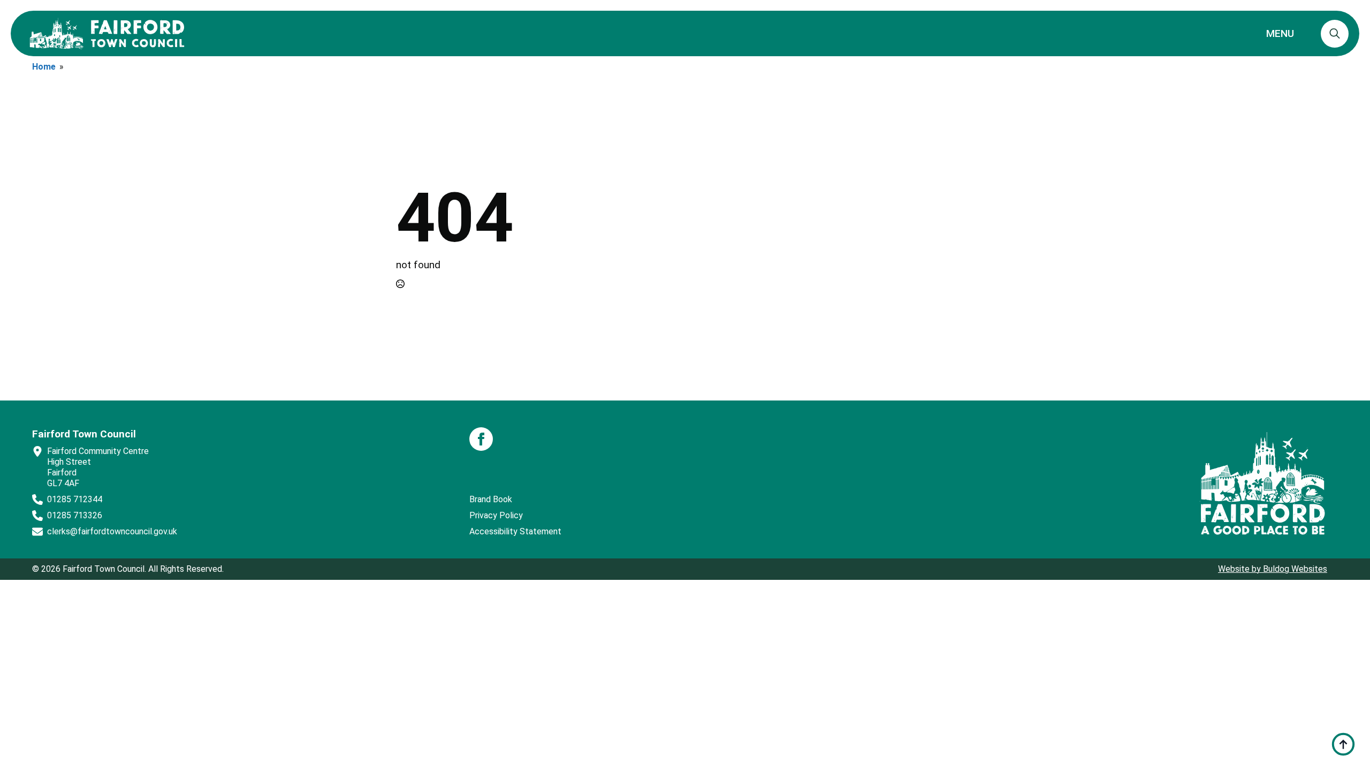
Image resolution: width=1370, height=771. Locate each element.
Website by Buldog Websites (1272, 569)
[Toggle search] (1335, 34)
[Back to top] (1343, 744)
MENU (1280, 33)
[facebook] (481, 439)
